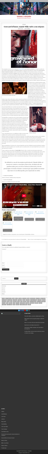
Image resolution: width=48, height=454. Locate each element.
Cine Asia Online (4, 426)
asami (13, 298)
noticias (3, 303)
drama (24, 300)
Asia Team (3, 416)
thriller (40, 303)
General (3, 287)
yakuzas (32, 234)
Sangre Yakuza (4, 445)
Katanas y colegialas (24, 16)
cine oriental (19, 234)
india (11, 301)
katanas (24, 301)
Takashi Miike (21, 69)
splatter (17, 303)
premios (10, 303)
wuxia (14, 304)
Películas (24, 24)
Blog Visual (3, 421)
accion (3, 298)
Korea (28, 301)
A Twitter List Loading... (29, 333)
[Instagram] (23, 1)
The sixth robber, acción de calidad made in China (34, 316)
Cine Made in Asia (4, 431)
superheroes (22, 303)
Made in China (4, 440)
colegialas (15, 300)
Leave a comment (27, 28)
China (28, 298)
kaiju (21, 301)
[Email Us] (26, 1)
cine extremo (43, 298)
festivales (39, 300)
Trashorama (3, 447)
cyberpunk (20, 300)
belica (16, 298)
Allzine (2, 411)
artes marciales (8, 298)
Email (3, 265)
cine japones (13, 234)
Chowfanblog (4, 424)
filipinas (43, 300)
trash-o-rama (9, 304)
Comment (4, 249)
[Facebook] (21, 1)
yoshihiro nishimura (23, 304)
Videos (3, 293)
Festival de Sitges (33, 300)
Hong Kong (4, 301)
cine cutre (38, 298)
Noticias (3, 289)
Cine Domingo (4, 429)
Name (3, 262)
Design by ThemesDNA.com (24, 452)
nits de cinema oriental (41, 301)
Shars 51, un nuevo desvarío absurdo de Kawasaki (34, 322)
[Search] (28, 1)
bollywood (24, 298)
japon (23, 234)
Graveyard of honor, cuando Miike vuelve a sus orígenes (24, 27)
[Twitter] (19, 1)
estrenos (27, 300)
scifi (14, 303)
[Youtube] (25, 1)
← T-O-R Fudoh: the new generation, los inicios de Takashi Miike (13, 239)
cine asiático (8, 234)
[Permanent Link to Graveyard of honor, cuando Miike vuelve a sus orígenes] (24, 49)
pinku (7, 303)
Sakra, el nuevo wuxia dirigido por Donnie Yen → (37, 239)
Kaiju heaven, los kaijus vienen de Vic (31, 325)
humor (8, 301)
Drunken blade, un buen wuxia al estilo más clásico (34, 331)
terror (36, 303)
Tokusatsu (4, 304)
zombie (29, 304)
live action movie (33, 301)
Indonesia (14, 301)
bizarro (20, 298)
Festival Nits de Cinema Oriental (7, 437)
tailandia (27, 303)
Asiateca (3, 419)
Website (3, 267)
